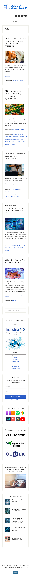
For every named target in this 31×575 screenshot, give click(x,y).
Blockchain (21, 245)
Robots (11, 82)
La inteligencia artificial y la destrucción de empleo (19, 510)
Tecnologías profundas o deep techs (18, 500)
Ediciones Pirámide (15, 368)
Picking (23, 141)
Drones (9, 138)
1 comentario (23, 242)
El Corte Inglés (15, 366)
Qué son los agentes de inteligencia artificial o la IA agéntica (19, 529)
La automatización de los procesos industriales (16, 156)
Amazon (15, 357)
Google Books (15, 359)
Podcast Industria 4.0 (15, 7)
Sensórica (12, 143)
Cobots (21, 80)
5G (13, 245)
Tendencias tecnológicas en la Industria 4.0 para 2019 (14, 209)
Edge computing (20, 247)
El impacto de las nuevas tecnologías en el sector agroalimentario (14, 95)
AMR (18, 80)
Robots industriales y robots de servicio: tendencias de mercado (15, 42)
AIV (15, 80)
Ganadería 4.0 (15, 138)
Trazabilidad (17, 143)
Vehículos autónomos (15, 196)
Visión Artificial (13, 144)
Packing (19, 141)
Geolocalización (14, 139)
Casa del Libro (15, 363)
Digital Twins (13, 247)
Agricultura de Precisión (17, 134)
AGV (13, 80)
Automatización (21, 136)
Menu (16, 21)
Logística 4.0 (14, 141)
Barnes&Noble (15, 361)
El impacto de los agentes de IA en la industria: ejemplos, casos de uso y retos (17, 520)
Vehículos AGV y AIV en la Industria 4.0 (15, 261)
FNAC (15, 365)
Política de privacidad (15, 399)
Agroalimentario (8, 136)
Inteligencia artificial (18, 249)
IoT (10, 141)
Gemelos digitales (9, 249)
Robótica (7, 82)
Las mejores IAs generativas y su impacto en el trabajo (18, 538)
